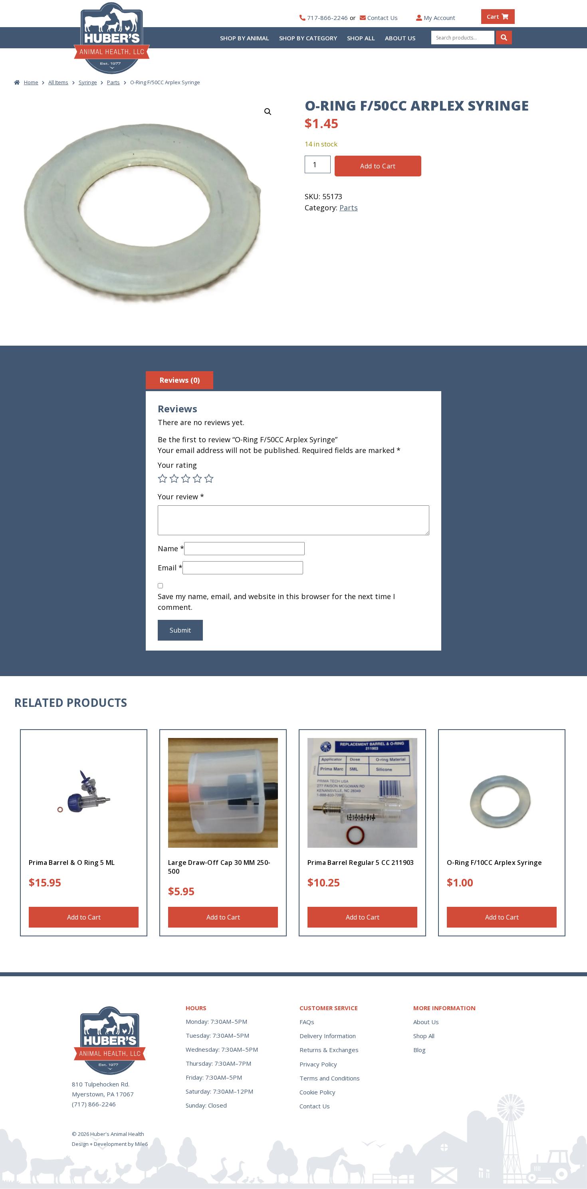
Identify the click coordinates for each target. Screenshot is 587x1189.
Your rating (177, 465)
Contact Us (382, 18)
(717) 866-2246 (94, 1104)
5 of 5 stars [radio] (209, 478)
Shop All (361, 38)
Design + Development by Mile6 (110, 1143)
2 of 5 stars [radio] (174, 478)
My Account (439, 18)
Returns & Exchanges (329, 1050)
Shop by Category (308, 38)
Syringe (88, 82)
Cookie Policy (317, 1092)
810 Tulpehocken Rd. (100, 1084)
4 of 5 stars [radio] (197, 478)
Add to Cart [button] (84, 917)
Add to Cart (377, 166)
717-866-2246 (327, 18)
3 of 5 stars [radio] (185, 478)
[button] (268, 112)
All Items (58, 82)
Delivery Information (327, 1036)
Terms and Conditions (329, 1078)
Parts (113, 82)
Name (171, 548)
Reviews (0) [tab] (179, 380)
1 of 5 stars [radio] (162, 478)
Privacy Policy (318, 1064)
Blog (419, 1050)
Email (170, 567)
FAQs (306, 1022)
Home (31, 82)
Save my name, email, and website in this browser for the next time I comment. (276, 602)
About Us (400, 38)
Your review (181, 496)
